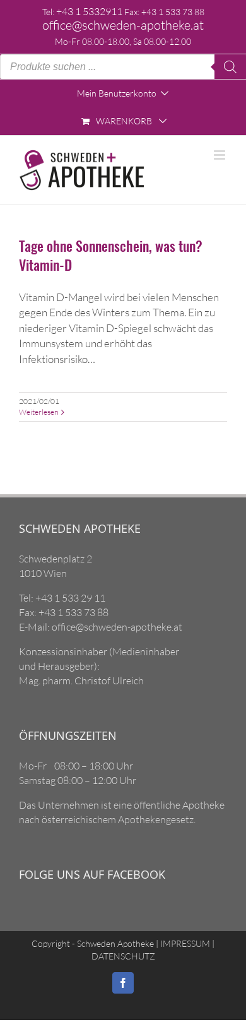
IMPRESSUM (184, 943)
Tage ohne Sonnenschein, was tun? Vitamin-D (110, 254)
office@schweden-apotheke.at (123, 25)
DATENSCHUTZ (123, 956)
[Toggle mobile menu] (220, 155)
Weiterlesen (38, 412)
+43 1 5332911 (89, 11)
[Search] (230, 67)
